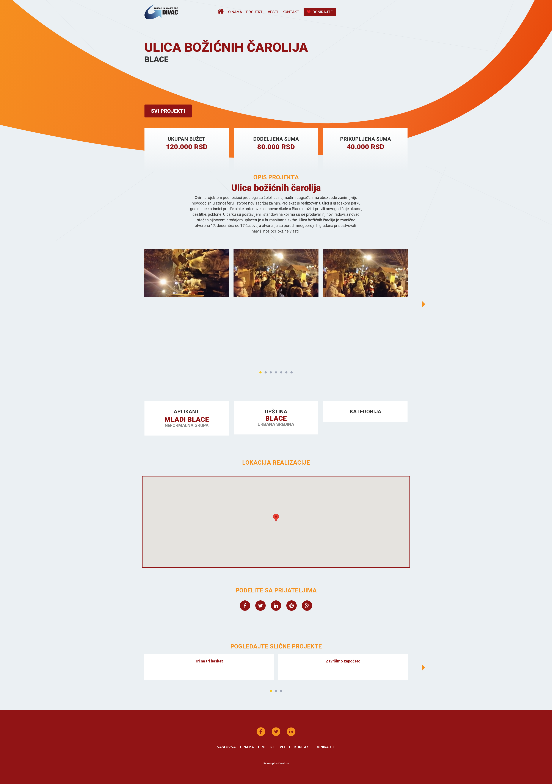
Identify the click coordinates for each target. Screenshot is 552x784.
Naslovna (226, 747)
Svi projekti (168, 111)
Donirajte (323, 12)
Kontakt (290, 12)
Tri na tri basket (209, 661)
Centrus (283, 763)
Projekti (254, 12)
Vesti (273, 12)
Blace (276, 418)
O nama (235, 12)
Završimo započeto (343, 661)
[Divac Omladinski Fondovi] (161, 11)
